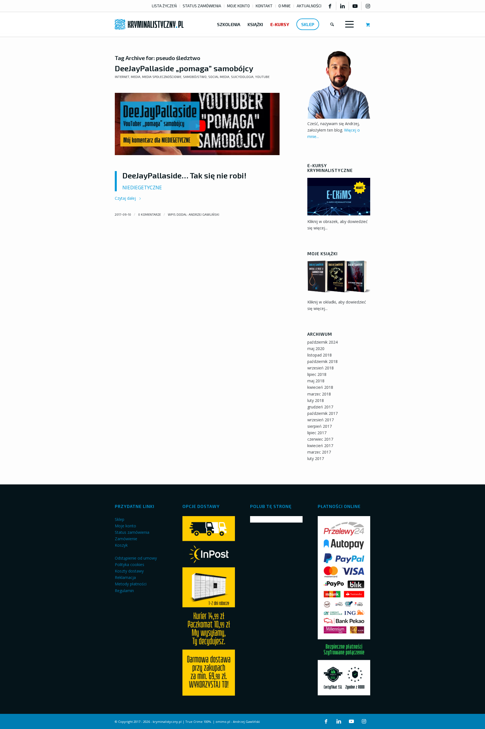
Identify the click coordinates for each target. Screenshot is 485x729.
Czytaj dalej (126, 198)
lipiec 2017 (316, 432)
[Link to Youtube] (355, 6)
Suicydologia (242, 77)
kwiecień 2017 (320, 445)
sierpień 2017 (319, 426)
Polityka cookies (129, 564)
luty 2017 (315, 458)
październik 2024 (322, 342)
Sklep (119, 519)
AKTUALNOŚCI (309, 5)
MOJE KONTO (238, 5)
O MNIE (284, 5)
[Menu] (348, 24)
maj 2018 (315, 380)
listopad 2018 (319, 355)
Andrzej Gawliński (204, 214)
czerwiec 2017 (320, 439)
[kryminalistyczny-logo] (149, 24)
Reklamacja (125, 577)
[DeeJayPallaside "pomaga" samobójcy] (197, 124)
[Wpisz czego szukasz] (332, 24)
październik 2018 (322, 361)
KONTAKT (264, 5)
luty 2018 (315, 400)
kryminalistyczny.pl (167, 721)
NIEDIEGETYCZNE (142, 187)
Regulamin (124, 590)
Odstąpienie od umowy (136, 558)
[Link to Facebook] (330, 6)
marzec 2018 (319, 394)
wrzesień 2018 (320, 368)
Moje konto (125, 525)
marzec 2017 (319, 452)
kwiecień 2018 (320, 387)
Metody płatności (131, 584)
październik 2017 (322, 413)
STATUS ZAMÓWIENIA (202, 5)
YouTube (262, 77)
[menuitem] (164, 6)
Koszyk (121, 545)
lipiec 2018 (316, 374)
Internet (122, 77)
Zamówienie (126, 538)
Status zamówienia (132, 532)
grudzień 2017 (320, 407)
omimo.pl (223, 721)
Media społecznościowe (161, 77)
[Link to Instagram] (368, 6)
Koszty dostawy (129, 571)
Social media (218, 77)
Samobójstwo (195, 77)
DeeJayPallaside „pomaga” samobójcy (184, 68)
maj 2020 (315, 348)
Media (135, 77)
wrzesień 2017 (320, 419)
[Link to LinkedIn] (342, 6)
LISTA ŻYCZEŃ (164, 5)
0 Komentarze (149, 214)
